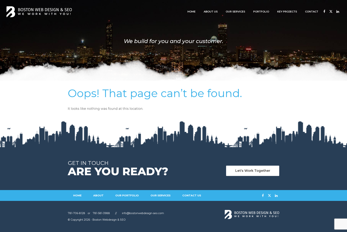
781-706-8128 (77, 213)
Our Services (235, 11)
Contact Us (191, 195)
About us (211, 11)
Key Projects (287, 11)
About (98, 195)
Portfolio (261, 11)
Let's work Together (252, 171)
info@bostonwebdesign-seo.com (143, 213)
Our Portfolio (127, 195)
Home (191, 11)
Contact (311, 11)
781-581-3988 (101, 213)
